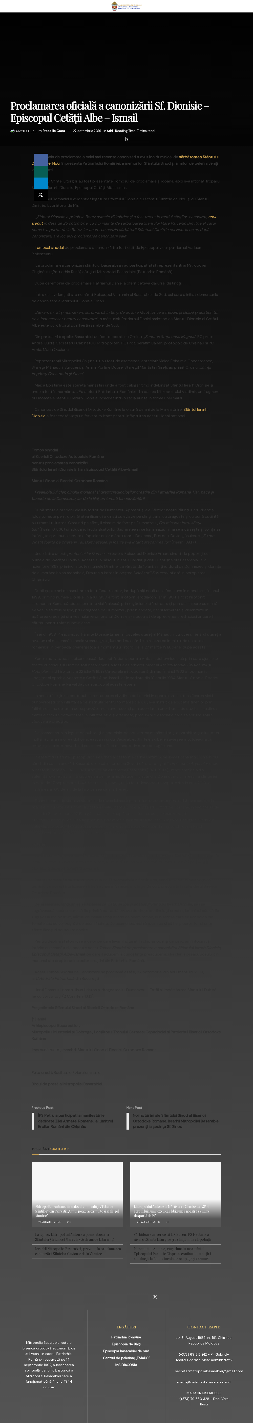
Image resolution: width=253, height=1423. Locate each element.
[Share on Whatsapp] (41, 172)
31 (167, 1222)
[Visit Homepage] (126, 6)
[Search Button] (240, 6)
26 (68, 1222)
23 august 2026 (148, 1222)
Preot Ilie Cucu (54, 131)
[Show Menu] (12, 6)
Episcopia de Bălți (126, 1344)
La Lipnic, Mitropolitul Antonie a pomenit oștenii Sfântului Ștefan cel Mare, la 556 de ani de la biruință (74, 1237)
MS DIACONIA (126, 1365)
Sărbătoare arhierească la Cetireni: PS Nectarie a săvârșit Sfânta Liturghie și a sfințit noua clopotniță (172, 1237)
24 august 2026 (49, 1222)
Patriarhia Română (126, 1337)
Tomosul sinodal (49, 247)
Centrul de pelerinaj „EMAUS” (126, 1358)
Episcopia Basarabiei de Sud (126, 1351)
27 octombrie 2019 (87, 131)
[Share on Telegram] (41, 183)
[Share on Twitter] (41, 195)
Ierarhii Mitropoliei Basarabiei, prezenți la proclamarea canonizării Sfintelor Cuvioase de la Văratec (78, 1251)
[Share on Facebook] (41, 160)
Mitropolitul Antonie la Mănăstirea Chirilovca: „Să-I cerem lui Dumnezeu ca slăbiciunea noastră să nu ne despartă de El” (172, 1211)
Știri (110, 131)
